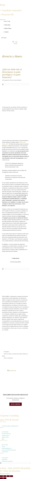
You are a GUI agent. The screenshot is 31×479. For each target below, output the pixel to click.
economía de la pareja (17, 353)
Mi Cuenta (3, 37)
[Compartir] (8, 476)
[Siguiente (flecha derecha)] (4, 478)
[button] (0, 0)
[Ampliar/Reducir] (1, 476)
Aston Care (2, 19)
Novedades (6, 351)
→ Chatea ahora (6, 24)
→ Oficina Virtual (7, 28)
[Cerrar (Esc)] (11, 476)
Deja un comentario (8, 358)
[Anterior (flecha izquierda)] (1, 478)
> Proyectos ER (7, 14)
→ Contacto (5, 32)
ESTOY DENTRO (15, 404)
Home (2, 5)
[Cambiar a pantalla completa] (4, 476)
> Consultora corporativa (11, 10)
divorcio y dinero (8, 353)
